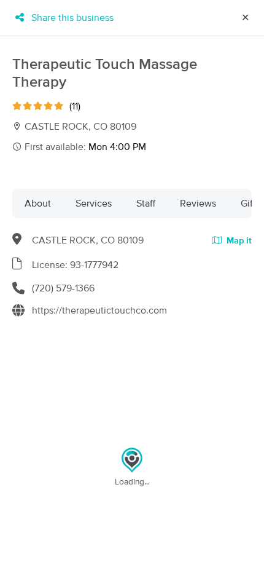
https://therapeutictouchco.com (99, 310)
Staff (145, 203)
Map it (238, 241)
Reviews (198, 203)
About (38, 203)
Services (94, 203)
